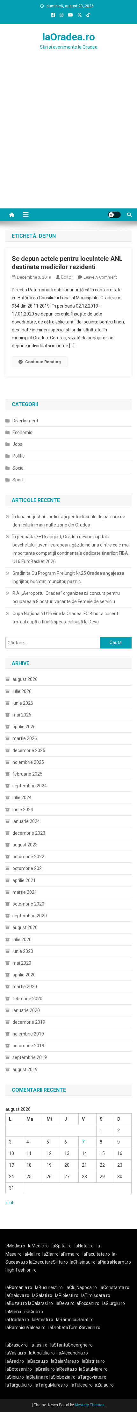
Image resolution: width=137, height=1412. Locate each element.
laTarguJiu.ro (20, 1385)
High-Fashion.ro (21, 1270)
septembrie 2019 (29, 1057)
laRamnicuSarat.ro (75, 1319)
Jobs (17, 444)
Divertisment (25, 420)
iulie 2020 (22, 939)
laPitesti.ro (42, 1319)
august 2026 (25, 679)
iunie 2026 (22, 703)
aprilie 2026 (24, 726)
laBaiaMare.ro (65, 1361)
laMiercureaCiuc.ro (24, 1311)
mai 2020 (21, 963)
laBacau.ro (37, 1361)
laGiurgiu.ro (114, 1303)
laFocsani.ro (87, 1303)
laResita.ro (66, 1369)
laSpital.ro (62, 1245)
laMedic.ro (39, 1245)
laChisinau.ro (83, 1262)
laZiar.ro (51, 1254)
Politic (18, 455)
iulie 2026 (22, 691)
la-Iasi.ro (39, 1345)
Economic (22, 432)
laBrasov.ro (16, 1345)
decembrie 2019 (28, 1022)
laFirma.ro (70, 1254)
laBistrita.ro (93, 1361)
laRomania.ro (18, 1287)
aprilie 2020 (24, 974)
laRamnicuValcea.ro (25, 1327)
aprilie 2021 (24, 880)
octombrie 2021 (28, 868)
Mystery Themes (90, 1405)
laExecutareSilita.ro (48, 1262)
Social (18, 468)
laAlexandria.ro (73, 1352)
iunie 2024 (22, 809)
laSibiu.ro (14, 1377)
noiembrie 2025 (28, 762)
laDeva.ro (65, 1303)
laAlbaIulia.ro (42, 1352)
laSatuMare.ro (93, 1369)
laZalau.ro (104, 1385)
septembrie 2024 (29, 785)
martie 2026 (24, 738)
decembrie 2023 (28, 833)
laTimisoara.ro (95, 1295)
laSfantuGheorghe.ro (71, 1345)
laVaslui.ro (17, 1352)
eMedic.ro (15, 1245)
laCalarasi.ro (40, 1303)
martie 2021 (24, 892)
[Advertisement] (68, 137)
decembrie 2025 (28, 750)
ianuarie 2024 (26, 821)
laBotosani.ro (18, 1369)
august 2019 (25, 1069)
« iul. (9, 1202)
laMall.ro (32, 1254)
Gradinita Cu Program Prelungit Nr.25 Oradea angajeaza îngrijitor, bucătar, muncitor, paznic (68, 577)
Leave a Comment (100, 277)
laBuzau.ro (16, 1303)
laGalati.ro (42, 1295)
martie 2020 (24, 986)
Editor (67, 277)
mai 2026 (21, 714)
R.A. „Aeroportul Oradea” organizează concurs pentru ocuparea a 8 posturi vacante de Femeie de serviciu (66, 597)
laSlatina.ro (37, 1377)
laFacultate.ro (96, 1254)
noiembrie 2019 (28, 1033)
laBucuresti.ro (49, 1287)
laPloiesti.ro (66, 1295)
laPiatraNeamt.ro (114, 1262)
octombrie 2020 (28, 903)
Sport (18, 479)
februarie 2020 (27, 998)
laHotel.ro (84, 1245)
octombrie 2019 (28, 1045)
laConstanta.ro (114, 1287)
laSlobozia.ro (62, 1377)
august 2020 (25, 927)
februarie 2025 (27, 774)
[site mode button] (114, 215)
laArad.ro (14, 1361)
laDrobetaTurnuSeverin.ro (74, 1327)
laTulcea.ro (82, 1385)
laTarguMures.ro (51, 1385)
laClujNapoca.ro (81, 1287)
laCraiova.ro (17, 1295)
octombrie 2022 (28, 856)
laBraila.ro (45, 1369)
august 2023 (25, 844)
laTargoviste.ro (91, 1377)
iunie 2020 (22, 951)
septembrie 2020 (29, 915)
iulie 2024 (22, 797)
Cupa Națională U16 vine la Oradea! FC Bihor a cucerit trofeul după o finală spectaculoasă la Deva (65, 617)
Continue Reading (43, 361)
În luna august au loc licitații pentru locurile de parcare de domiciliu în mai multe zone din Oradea (68, 520)
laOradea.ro (68, 37)
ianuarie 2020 (26, 1010)
